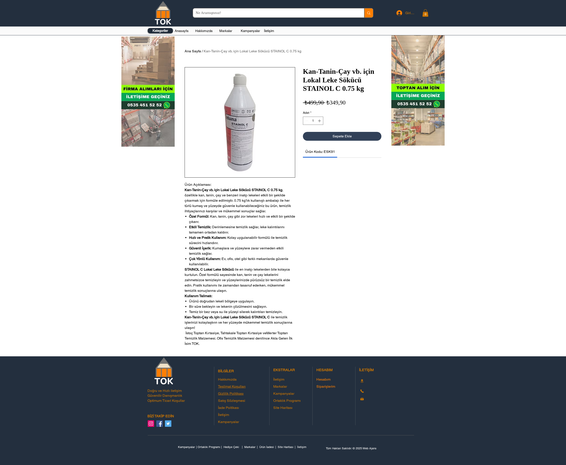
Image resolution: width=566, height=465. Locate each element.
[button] (425, 13)
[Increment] (320, 121)
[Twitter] (168, 423)
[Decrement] (306, 121)
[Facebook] (159, 423)
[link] (320, 152)
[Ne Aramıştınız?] (368, 12)
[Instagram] (151, 423)
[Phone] (362, 391)
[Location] (362, 381)
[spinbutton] (313, 121)
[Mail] (362, 399)
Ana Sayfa (193, 51)
